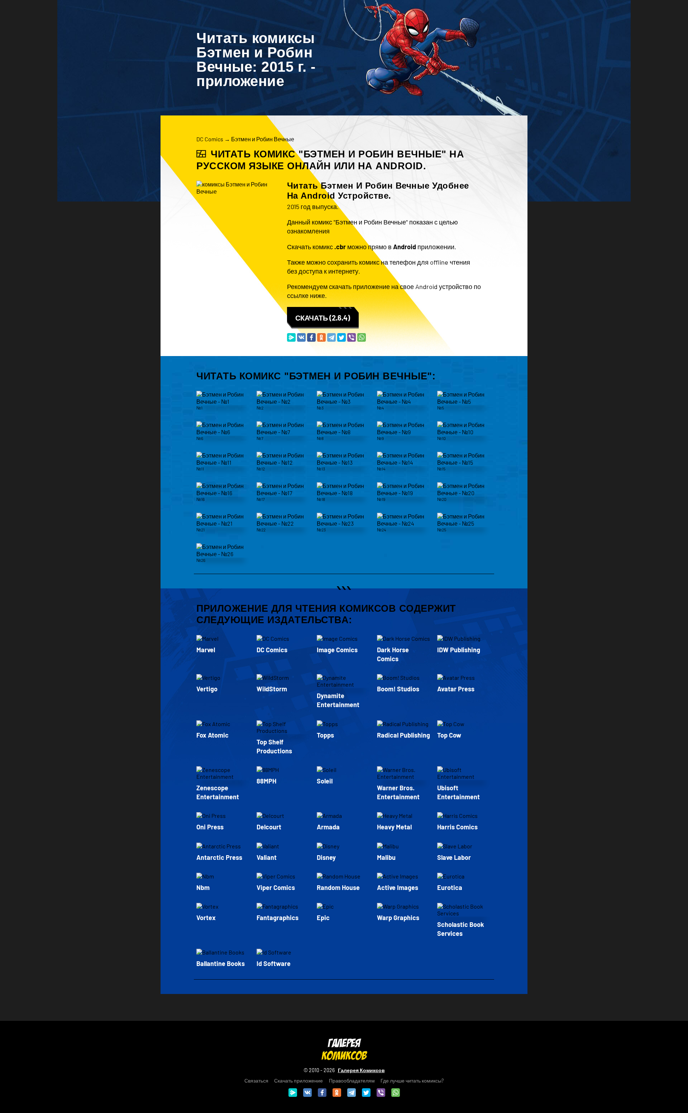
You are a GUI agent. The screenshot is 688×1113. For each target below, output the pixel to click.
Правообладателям (352, 1081)
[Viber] (351, 337)
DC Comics (209, 139)
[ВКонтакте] (301, 337)
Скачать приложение (298, 1081)
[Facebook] (311, 337)
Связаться (256, 1081)
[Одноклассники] (321, 337)
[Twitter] (341, 337)
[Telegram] (331, 337)
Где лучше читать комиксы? (412, 1081)
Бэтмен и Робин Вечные (262, 139)
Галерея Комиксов (361, 1070)
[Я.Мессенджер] (291, 337)
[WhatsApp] (361, 337)
